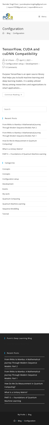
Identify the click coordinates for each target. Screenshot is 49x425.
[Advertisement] (24, 247)
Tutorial (5, 214)
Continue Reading (14, 95)
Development (32, 63)
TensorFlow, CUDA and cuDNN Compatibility (21, 51)
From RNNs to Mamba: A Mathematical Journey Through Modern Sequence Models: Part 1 (22, 375)
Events (5, 189)
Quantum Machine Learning (13, 204)
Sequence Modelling (10, 209)
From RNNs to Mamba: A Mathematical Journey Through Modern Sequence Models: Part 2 (22, 362)
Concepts (6, 169)
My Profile (21, 414)
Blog (29, 414)
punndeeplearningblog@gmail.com (33, 4)
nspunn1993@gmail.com (17, 7)
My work (6, 194)
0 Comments (11, 67)
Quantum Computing (11, 199)
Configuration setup (15, 63)
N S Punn (10, 60)
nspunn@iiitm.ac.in (35, 7)
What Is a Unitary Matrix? (12, 149)
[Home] (3, 33)
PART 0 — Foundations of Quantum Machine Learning (24, 154)
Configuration (18, 33)
